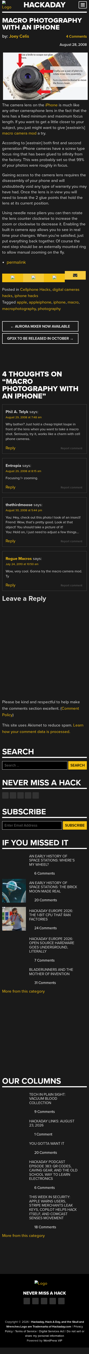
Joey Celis (19, 36)
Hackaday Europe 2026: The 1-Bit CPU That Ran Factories (51, 915)
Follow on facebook (5, 795)
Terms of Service (26, 1331)
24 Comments (45, 928)
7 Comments (44, 960)
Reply (10, 448)
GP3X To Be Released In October (40, 338)
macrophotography (19, 308)
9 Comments (44, 1111)
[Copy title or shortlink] (29, 44)
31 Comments (44, 983)
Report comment (71, 448)
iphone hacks (26, 295)
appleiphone (40, 302)
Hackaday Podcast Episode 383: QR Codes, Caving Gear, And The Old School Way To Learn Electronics (53, 1170)
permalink (16, 262)
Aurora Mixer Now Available (40, 326)
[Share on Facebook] (4, 44)
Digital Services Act (51, 1331)
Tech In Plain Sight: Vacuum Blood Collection (47, 1098)
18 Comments (44, 1227)
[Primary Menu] (83, 4)
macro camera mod (19, 133)
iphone (59, 302)
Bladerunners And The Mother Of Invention (51, 971)
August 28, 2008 (73, 44)
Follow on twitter (13, 795)
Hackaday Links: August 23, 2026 (52, 1123)
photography (49, 308)
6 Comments (44, 873)
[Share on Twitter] (10, 44)
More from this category (23, 991)
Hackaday (44, 4)
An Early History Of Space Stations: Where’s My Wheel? (52, 860)
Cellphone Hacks (35, 289)
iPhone (51, 105)
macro (73, 302)
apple (22, 302)
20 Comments (45, 900)
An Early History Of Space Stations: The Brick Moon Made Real (53, 887)
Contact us (35, 795)
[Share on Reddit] (23, 44)
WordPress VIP (52, 1340)
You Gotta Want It (46, 1143)
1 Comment (42, 1134)
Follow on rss (28, 795)
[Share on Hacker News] (17, 44)
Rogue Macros (19, 558)
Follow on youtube (20, 795)
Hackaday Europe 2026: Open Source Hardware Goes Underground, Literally (51, 945)
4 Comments (76, 36)
